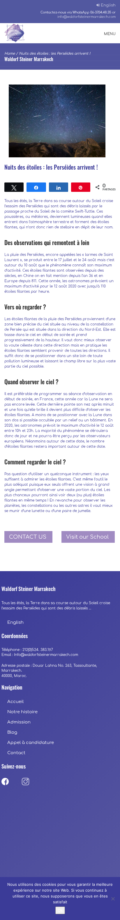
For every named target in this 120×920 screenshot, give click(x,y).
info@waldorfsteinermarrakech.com (86, 17)
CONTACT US (27, 537)
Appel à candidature (30, 742)
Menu (110, 34)
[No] (113, 899)
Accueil (15, 701)
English (108, 5)
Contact (16, 752)
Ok (60, 910)
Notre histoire (23, 711)
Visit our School (87, 537)
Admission (19, 722)
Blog (12, 732)
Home (9, 53)
